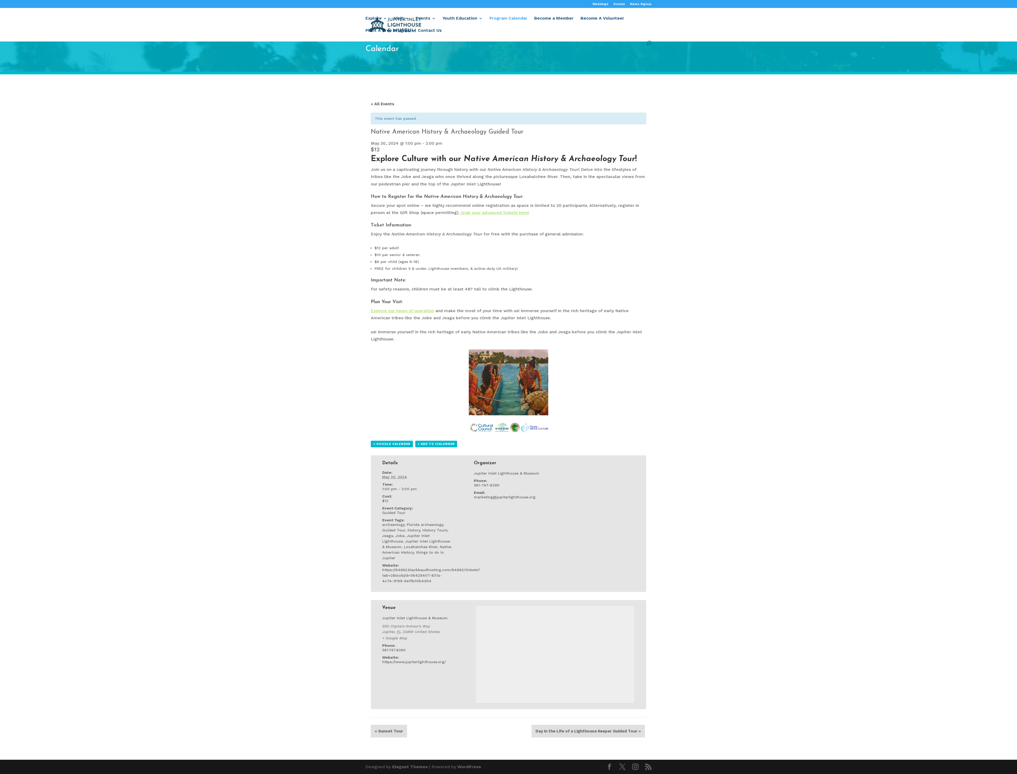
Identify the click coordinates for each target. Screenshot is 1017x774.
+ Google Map (394, 638)
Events (423, 18)
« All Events (382, 104)
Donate (619, 4)
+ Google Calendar (392, 444)
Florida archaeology (425, 524)
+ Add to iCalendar (436, 444)
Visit (398, 18)
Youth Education (460, 18)
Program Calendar (508, 18)
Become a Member (554, 18)
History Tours (434, 530)
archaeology (393, 524)
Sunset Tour (389, 731)
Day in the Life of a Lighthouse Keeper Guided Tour (588, 731)
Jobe (399, 536)
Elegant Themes (410, 766)
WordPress (469, 766)
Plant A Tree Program (388, 31)
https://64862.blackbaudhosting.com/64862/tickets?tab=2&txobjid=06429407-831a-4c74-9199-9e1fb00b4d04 (431, 575)
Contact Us (430, 31)
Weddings (600, 4)
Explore (373, 18)
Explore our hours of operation (402, 310)
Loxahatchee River (421, 547)
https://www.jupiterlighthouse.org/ (414, 662)
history (414, 530)
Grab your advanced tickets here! (494, 212)
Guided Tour (393, 513)
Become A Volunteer (602, 18)
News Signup (641, 4)
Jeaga (387, 536)
